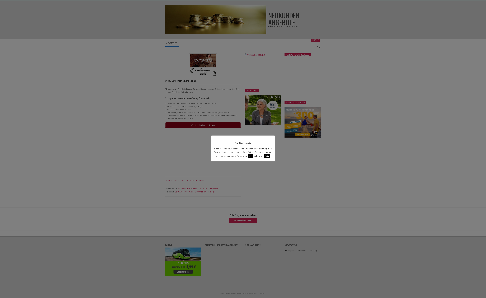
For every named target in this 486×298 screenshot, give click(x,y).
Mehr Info (258, 156)
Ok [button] (250, 156)
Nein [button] (267, 156)
